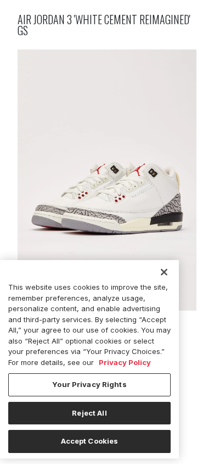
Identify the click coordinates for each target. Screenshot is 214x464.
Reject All (89, 412)
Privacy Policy (125, 362)
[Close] (164, 272)
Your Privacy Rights (89, 384)
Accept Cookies (90, 441)
